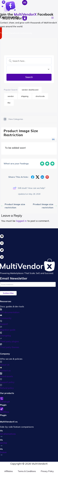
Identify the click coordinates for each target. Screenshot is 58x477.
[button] (29, 33)
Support (4, 324)
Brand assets (6, 376)
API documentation (9, 312)
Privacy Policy (47, 471)
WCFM (3, 443)
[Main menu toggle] (52, 18)
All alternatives (8, 433)
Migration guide (7, 329)
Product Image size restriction (15, 206)
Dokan (3, 452)
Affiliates (8, 471)
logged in (21, 220)
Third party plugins (9, 341)
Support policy (7, 382)
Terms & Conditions (27, 471)
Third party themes (9, 347)
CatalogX (5, 401)
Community (5, 318)
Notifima (4, 412)
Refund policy (7, 388)
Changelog (5, 335)
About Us (4, 364)
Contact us (5, 370)
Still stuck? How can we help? (31, 188)
